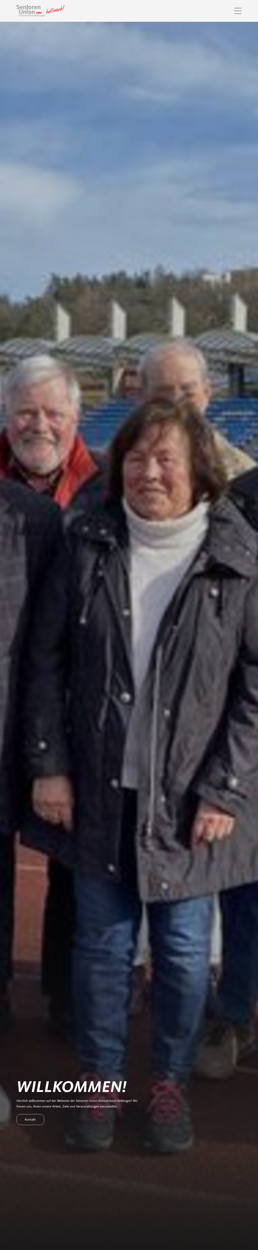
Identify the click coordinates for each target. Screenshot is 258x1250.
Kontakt (30, 1119)
